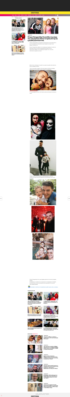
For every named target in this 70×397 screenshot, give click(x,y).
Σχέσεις (13, 26)
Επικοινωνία (47, 394)
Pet (28, 313)
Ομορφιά (36, 15)
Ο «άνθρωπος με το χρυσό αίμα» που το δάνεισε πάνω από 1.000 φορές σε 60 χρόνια (51, 302)
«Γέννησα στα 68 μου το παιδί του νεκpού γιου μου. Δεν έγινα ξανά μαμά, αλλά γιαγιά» (51, 337)
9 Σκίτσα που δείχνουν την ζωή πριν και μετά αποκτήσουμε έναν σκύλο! (34, 315)
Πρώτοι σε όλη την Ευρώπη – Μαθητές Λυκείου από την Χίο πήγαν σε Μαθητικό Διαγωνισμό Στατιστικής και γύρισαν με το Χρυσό (51, 357)
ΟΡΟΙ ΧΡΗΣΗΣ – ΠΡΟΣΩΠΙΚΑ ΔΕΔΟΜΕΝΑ (44, 393)
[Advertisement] (35, 5)
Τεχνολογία (29, 15)
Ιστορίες (19, 15)
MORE (43, 15)
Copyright (37, 393)
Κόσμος (26, 15)
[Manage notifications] (1, 395)
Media (16, 15)
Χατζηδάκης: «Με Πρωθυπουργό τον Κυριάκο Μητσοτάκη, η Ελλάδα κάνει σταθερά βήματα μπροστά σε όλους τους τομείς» (50, 377)
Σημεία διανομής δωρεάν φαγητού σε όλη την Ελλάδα (35, 329)
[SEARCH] (56, 15)
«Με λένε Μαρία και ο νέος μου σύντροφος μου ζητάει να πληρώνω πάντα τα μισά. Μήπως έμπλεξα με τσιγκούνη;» (34, 303)
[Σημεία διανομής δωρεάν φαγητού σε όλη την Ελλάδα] (35, 323)
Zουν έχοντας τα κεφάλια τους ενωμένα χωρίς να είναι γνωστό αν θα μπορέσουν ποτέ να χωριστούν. (51, 316)
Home (13, 15)
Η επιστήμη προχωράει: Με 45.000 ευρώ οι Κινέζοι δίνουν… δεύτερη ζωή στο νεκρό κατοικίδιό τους (51, 329)
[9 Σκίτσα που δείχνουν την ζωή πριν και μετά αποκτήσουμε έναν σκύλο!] (35, 310)
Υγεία (33, 15)
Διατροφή (39, 15)
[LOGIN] (57, 15)
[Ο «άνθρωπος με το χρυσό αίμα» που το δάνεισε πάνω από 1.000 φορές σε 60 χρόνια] (51, 296)
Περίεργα (22, 15)
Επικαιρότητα (35, 333)
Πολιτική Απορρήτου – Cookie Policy (40, 394)
